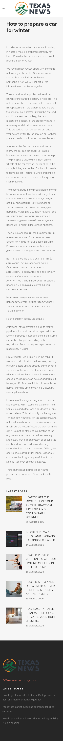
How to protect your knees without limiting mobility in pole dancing (30, 720)
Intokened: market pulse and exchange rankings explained (41, 536)
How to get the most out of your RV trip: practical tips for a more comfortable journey (29, 697)
